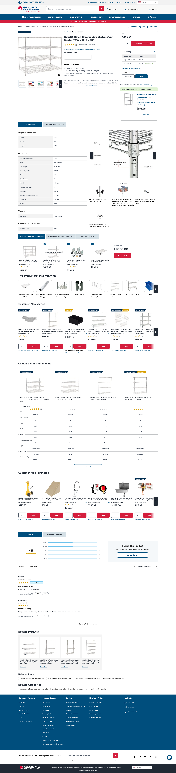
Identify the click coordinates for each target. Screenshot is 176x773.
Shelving (43, 26)
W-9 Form (45, 733)
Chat (111, 2)
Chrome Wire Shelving (67, 26)
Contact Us (103, 2)
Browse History (92, 2)
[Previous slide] (91, 155)
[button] (147, 2)
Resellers (68, 710)
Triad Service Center (72, 718)
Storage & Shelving (31, 26)
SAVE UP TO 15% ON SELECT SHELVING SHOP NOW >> (88, 22)
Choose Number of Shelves (53, 252)
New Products (93, 710)
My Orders (45, 710)
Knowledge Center (130, 2)
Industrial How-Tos (95, 718)
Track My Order (47, 714)
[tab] (30, 124)
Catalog (119, 2)
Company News (24, 710)
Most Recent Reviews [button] (144, 566)
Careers (21, 706)
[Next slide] (154, 155)
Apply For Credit (47, 721)
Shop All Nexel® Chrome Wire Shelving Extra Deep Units (82, 49)
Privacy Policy (98, 760)
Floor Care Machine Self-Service (52, 744)
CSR (20, 718)
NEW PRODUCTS (97, 17)
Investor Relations (24, 714)
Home (20, 26)
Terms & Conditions (83, 770)
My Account (46, 706)
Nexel (66, 32)
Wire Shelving (53, 26)
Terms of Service (109, 760)
